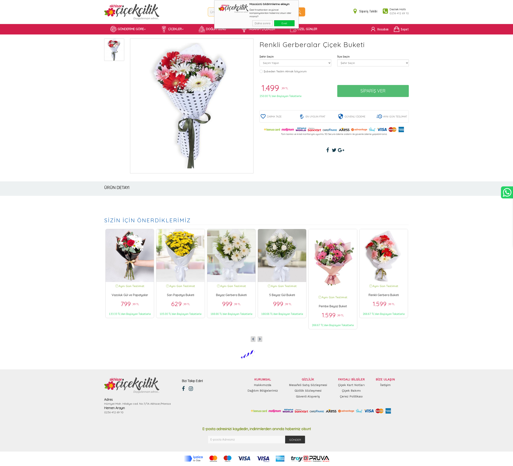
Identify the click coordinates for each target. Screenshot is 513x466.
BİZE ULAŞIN (385, 379)
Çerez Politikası (351, 396)
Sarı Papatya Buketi (180, 295)
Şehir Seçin (267, 56)
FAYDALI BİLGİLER (351, 379)
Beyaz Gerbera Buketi (231, 295)
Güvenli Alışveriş (308, 396)
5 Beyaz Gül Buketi (282, 295)
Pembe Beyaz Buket (333, 306)
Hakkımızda (262, 385)
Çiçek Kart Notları (351, 385)
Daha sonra (262, 23)
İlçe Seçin (343, 56)
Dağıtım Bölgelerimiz (262, 390)
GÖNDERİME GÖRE (131, 29)
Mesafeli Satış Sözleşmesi (308, 385)
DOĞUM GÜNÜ (216, 29)
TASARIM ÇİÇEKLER (261, 29)
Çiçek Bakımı (351, 390)
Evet (284, 23)
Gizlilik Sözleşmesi (308, 390)
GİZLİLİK (308, 379)
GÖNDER (295, 440)
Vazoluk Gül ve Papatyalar (130, 295)
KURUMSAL (262, 379)
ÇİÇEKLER (175, 29)
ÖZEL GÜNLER (307, 29)
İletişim (385, 385)
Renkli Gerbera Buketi (384, 295)
